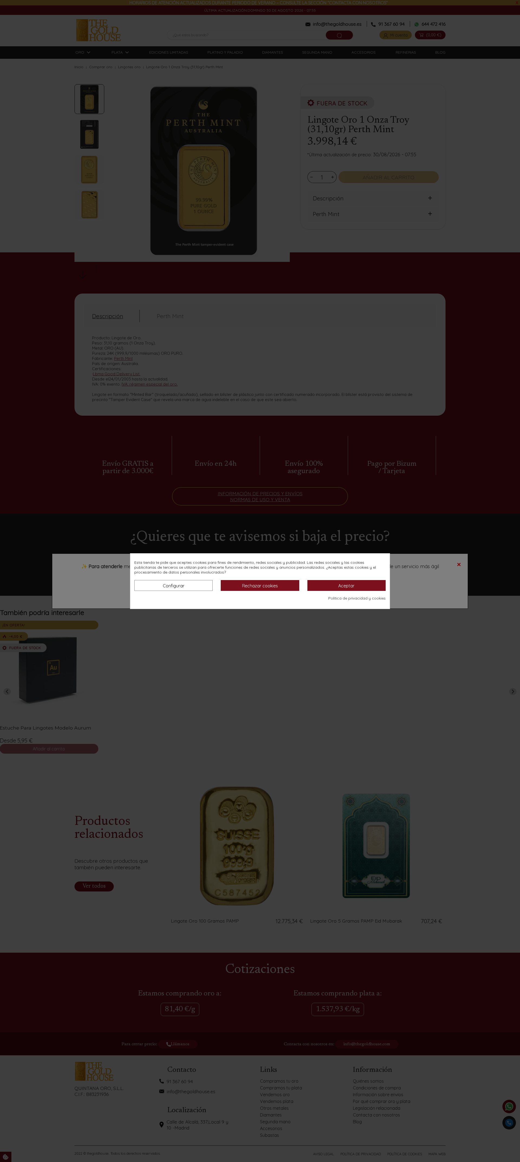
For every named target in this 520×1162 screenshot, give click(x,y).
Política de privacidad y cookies (357, 597)
